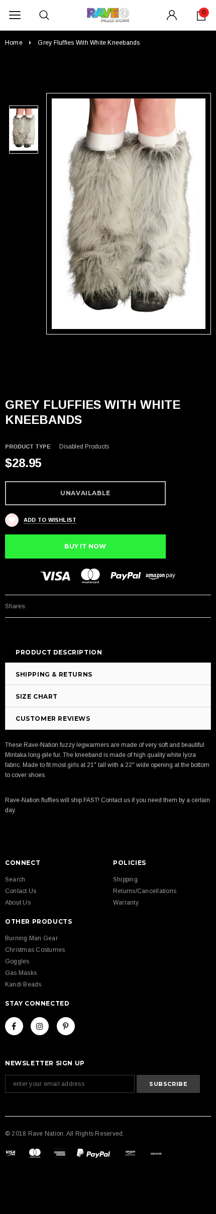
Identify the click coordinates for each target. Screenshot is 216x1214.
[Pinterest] (66, 1026)
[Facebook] (14, 1026)
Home (14, 42)
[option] (128, 213)
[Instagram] (40, 1026)
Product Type (28, 447)
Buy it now (85, 546)
